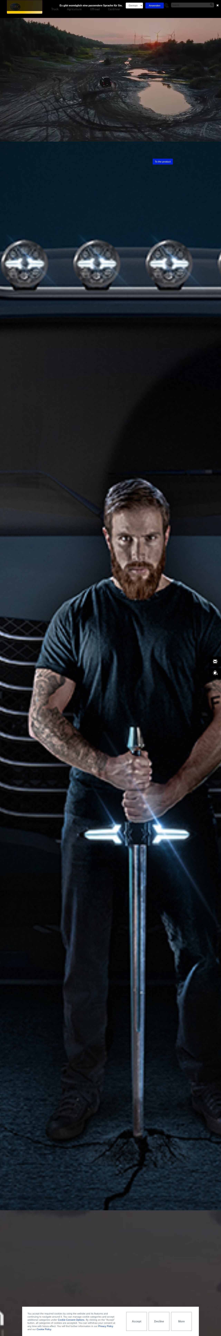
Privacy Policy (105, 1326)
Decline (159, 1321)
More (181, 1321)
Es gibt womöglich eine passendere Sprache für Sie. (91, 5)
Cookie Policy (44, 1329)
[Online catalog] (215, 673)
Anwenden (154, 5)
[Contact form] (215, 661)
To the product (163, 161)
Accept (136, 1321)
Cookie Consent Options (71, 1319)
